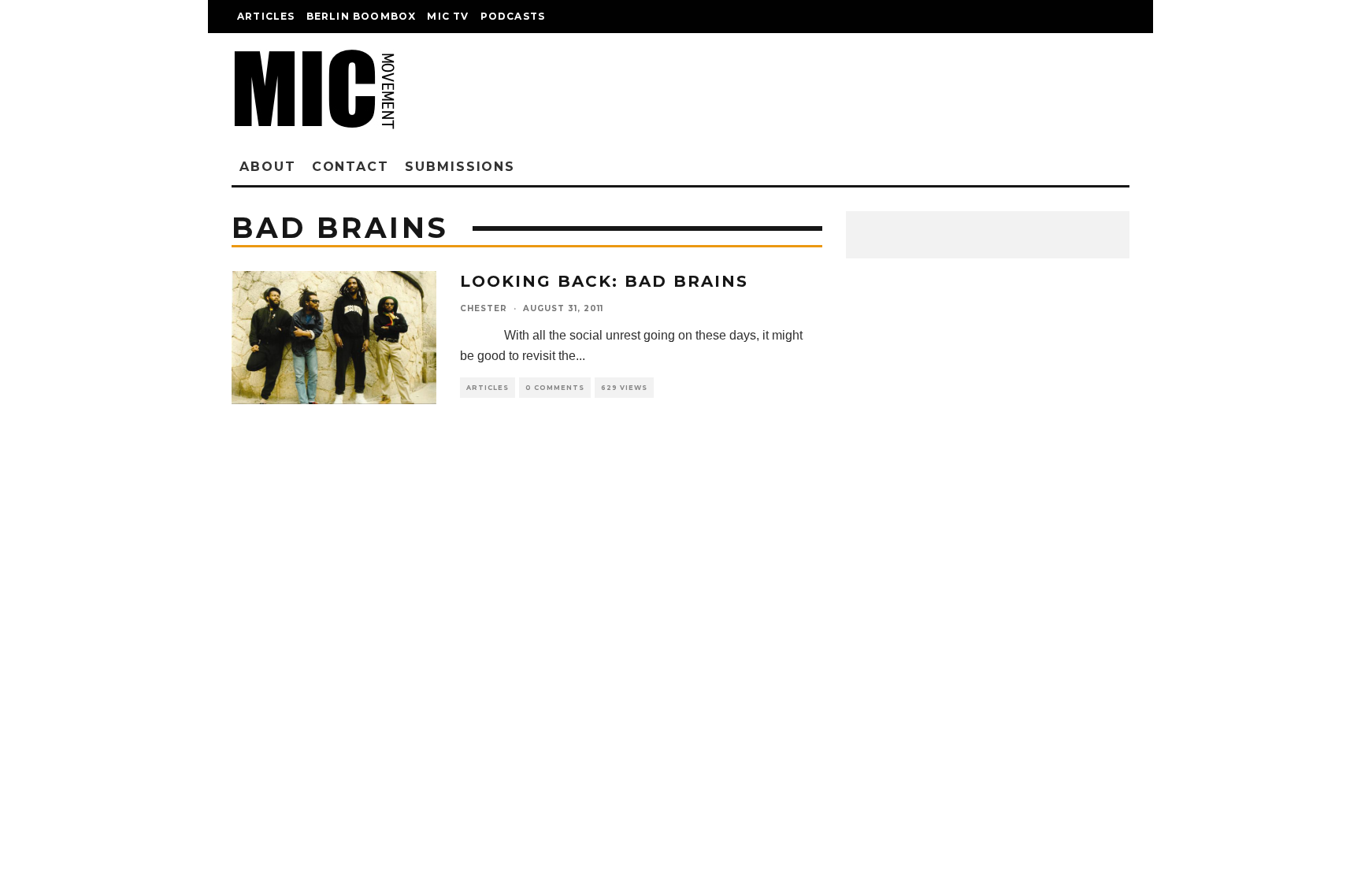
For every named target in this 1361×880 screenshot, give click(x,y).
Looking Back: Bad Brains (604, 281)
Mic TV (448, 16)
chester (483, 308)
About (267, 166)
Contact (350, 166)
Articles (266, 16)
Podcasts (513, 16)
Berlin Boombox (361, 16)
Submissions (460, 166)
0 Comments (554, 388)
